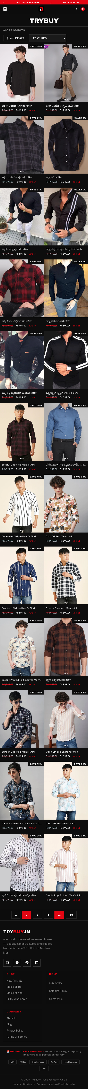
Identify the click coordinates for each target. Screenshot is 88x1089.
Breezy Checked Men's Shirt (62, 608)
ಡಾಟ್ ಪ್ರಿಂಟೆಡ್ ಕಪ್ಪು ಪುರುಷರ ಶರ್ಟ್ (63, 105)
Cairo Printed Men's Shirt (60, 823)
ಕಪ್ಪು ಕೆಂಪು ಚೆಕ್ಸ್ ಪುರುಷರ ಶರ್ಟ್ (17, 321)
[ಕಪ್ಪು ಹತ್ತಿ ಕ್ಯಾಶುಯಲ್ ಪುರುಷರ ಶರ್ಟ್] (22, 360)
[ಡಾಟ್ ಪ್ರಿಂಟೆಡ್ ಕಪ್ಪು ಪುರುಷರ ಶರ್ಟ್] (66, 73)
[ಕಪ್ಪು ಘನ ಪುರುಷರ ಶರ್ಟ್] (66, 288)
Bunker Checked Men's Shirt (18, 751)
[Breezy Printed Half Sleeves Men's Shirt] (22, 647)
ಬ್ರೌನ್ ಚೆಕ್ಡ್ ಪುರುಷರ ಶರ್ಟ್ (58, 680)
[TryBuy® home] (41, 9)
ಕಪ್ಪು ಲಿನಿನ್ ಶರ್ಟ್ (54, 177)
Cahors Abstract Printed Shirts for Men (24, 823)
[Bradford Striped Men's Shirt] (22, 575)
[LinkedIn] (37, 963)
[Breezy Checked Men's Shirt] (66, 575)
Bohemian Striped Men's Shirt (19, 536)
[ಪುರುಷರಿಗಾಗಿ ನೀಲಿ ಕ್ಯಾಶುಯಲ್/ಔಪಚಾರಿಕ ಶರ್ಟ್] (66, 432)
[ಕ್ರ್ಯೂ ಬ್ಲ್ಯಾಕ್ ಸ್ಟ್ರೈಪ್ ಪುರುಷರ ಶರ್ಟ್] (66, 360)
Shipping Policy (58, 991)
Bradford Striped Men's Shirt (18, 608)
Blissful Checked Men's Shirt (18, 464)
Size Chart (55, 982)
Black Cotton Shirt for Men (17, 105)
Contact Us (56, 999)
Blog (9, 1024)
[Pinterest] (27, 963)
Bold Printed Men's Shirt (60, 536)
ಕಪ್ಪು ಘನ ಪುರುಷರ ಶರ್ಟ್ (58, 321)
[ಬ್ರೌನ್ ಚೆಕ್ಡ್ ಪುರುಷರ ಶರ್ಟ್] (66, 647)
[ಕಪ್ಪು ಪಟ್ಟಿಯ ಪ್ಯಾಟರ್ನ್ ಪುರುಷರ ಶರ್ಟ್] (66, 216)
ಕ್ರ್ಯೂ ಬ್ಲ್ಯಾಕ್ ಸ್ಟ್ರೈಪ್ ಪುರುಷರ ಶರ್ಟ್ (62, 392)
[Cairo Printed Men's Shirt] (66, 791)
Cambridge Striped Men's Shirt (64, 895)
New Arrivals (14, 980)
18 (71, 914)
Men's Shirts (14, 987)
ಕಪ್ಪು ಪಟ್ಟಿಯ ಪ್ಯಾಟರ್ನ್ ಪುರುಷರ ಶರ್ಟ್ (64, 249)
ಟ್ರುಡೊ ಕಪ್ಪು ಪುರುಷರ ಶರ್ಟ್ (15, 249)
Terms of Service (17, 1036)
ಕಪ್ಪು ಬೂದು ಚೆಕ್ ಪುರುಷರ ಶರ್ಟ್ (17, 177)
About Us (12, 1018)
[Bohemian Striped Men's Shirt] (22, 504)
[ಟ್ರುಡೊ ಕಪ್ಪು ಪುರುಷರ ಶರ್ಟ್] (22, 216)
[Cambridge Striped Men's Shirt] (66, 862)
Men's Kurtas (15, 993)
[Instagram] (7, 963)
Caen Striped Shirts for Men (62, 751)
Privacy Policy (15, 1030)
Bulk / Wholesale (17, 999)
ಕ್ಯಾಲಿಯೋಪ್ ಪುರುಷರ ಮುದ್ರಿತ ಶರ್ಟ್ (19, 895)
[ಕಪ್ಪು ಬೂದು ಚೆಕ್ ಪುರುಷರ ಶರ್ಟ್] (22, 145)
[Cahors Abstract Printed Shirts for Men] (22, 791)
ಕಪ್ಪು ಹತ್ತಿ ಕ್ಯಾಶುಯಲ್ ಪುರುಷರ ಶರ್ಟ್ (19, 392)
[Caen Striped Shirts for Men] (66, 719)
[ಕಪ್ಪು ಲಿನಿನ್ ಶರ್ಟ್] (66, 145)
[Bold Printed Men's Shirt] (66, 504)
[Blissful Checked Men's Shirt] (22, 432)
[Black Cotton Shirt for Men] (22, 73)
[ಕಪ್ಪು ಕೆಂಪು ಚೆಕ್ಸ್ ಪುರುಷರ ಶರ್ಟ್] (22, 288)
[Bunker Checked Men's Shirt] (22, 719)
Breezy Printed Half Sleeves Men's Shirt (24, 680)
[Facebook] (17, 963)
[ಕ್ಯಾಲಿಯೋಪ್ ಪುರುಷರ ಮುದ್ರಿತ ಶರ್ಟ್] (22, 862)
